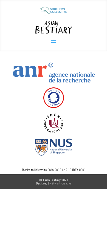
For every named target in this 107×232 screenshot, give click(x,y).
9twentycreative (61, 183)
